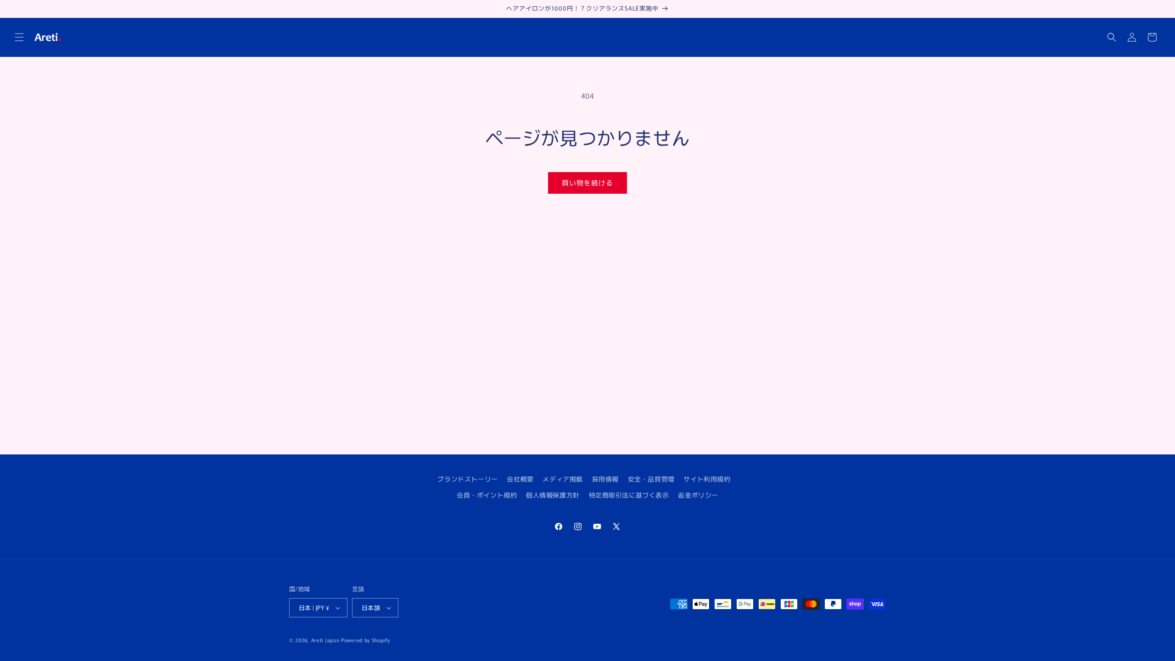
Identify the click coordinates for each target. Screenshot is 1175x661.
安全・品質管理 (651, 478)
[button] (19, 37)
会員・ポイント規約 (487, 494)
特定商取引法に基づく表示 (629, 494)
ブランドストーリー (467, 478)
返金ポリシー (698, 494)
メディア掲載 (563, 478)
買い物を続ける (587, 182)
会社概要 (520, 478)
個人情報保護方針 (553, 494)
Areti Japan (325, 640)
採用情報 (605, 478)
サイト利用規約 (706, 478)
